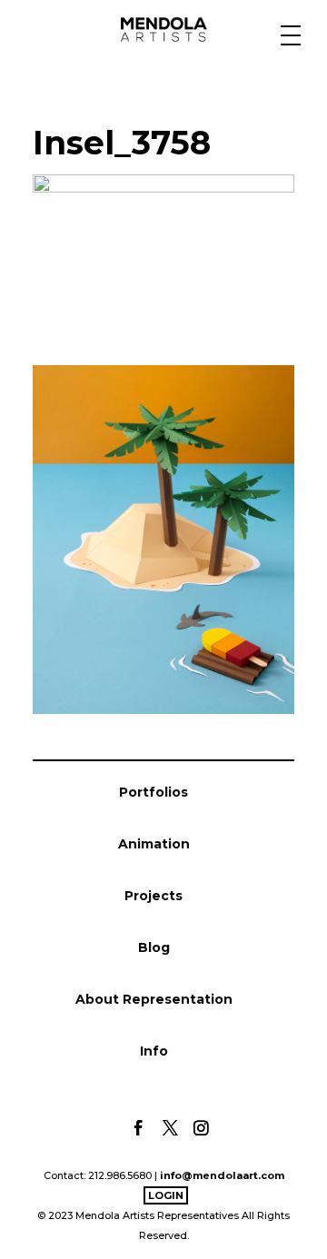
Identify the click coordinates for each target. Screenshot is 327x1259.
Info (154, 1051)
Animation (154, 844)
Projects (153, 895)
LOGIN (165, 1195)
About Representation (154, 999)
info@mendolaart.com (222, 1175)
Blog (154, 947)
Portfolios (153, 792)
